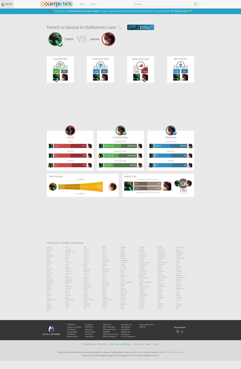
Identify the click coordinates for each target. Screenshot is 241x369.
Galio (86, 260)
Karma (178, 267)
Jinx (103, 267)
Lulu (48, 276)
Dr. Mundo (143, 256)
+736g (144, 72)
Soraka (49, 295)
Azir (103, 252)
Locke (159, 273)
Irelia (67, 265)
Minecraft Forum (109, 329)
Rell (122, 287)
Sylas (104, 295)
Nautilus (160, 280)
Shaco (67, 291)
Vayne (67, 302)
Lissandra (143, 273)
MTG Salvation (109, 327)
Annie (122, 250)
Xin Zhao (87, 306)
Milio (122, 278)
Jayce (67, 267)
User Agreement (88, 344)
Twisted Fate (88, 300)
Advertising (114, 344)
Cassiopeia (161, 254)
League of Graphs (74, 327)
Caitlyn (123, 254)
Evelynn (87, 258)
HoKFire (142, 327)
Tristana (142, 297)
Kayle (159, 269)
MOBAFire (71, 325)
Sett (48, 291)
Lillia (122, 273)
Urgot (178, 300)
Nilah (86, 282)
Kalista (160, 267)
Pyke (141, 284)
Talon (178, 295)
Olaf (159, 282)
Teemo (86, 297)
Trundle (179, 297)
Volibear (105, 304)
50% (96, 72)
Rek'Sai (105, 287)
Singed (141, 291)
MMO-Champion (109, 336)
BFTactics (107, 325)
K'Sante (123, 267)
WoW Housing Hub (110, 334)
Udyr (159, 300)
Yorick (141, 306)
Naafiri (86, 280)
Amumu (49, 250)
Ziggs (122, 308)
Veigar (104, 302)
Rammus (68, 287)
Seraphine (180, 289)
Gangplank (106, 260)
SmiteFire (89, 325)
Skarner (105, 293)
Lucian (178, 273)
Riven (49, 289)
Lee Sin (49, 273)
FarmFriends (90, 332)
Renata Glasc (144, 287)
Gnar (178, 260)
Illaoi (48, 265)
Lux (85, 276)
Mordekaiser (180, 278)
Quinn (178, 284)
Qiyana (160, 284)
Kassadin (87, 269)
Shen (104, 291)
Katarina (123, 269)
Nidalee (50, 282)
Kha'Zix (86, 271)
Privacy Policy (102, 344)
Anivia (86, 250)
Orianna (50, 284)
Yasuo (104, 306)
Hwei (178, 263)
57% (56, 72)
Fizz (66, 260)
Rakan (49, 287)
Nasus (122, 280)
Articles (156, 344)
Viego (49, 304)
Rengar (179, 287)
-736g (136, 72)
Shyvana (123, 291)
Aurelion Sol (69, 252)
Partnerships (138, 344)
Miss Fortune (144, 278)
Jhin (85, 267)
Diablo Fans (126, 332)
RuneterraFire (72, 336)
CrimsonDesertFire (146, 325)
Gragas (49, 263)
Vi (177, 302)
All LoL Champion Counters (172, 352)
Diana (122, 256)
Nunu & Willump (126, 282)
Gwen (104, 263)
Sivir (66, 293)
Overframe (125, 334)
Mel (103, 278)
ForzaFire (89, 334)
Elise (67, 258)
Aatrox (49, 247)
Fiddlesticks (161, 258)
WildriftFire (71, 334)
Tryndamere (51, 300)
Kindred (105, 271)
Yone (122, 306)
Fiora (48, 260)
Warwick (123, 304)
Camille (142, 254)
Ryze (85, 289)
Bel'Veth (142, 252)
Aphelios (160, 250)
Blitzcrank (161, 252)
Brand (49, 254)
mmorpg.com (126, 325)
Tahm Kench (144, 295)
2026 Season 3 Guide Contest (84, 11)
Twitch (122, 300)
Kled (122, 271)
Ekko (48, 258)
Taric (48, 297)
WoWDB (106, 332)
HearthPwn (125, 329)
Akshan (123, 247)
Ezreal (122, 258)
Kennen (68, 271)
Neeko (178, 280)
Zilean (141, 308)
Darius (104, 256)
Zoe (177, 308)
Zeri (103, 308)
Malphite (123, 276)
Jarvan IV (142, 265)
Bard (122, 252)
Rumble (68, 289)
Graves (86, 263)
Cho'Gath (179, 254)
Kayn (48, 271)
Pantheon (87, 284)
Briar (104, 254)
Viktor (67, 304)
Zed (85, 308)
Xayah (49, 306)
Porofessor (71, 329)
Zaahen (49, 308)
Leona (86, 273)
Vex (158, 302)
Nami (104, 280)
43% (64, 72)
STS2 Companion (128, 336)
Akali (104, 247)
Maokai (49, 278)
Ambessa (179, 247)
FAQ (82, 4)
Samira (123, 289)
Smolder (142, 293)
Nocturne (105, 282)
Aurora (86, 252)
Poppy (122, 284)
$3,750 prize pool (179, 11)
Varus (49, 302)
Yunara (160, 306)
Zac (66, 308)
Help (93, 4)
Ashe (178, 250)
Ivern (85, 265)
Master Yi (68, 278)
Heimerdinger (144, 263)
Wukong (160, 304)
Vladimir (87, 304)
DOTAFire (89, 327)
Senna (159, 289)
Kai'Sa (141, 267)
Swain (86, 295)
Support (148, 344)
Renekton (161, 287)
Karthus (49, 269)
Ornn (67, 284)
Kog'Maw (142, 271)
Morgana (50, 280)
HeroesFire (89, 336)
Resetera (88, 329)
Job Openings (126, 344)
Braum (86, 254)
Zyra (48, 310)
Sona (159, 293)
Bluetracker (125, 327)
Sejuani (142, 289)
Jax (177, 265)
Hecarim (123, 263)
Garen (141, 260)
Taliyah (160, 295)
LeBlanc (179, 271)
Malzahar (161, 276)
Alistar (141, 247)
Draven (179, 256)
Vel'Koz (142, 302)
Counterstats (72, 332)
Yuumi (178, 306)
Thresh (123, 297)
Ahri (66, 247)
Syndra (123, 295)
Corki (67, 256)
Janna (104, 265)
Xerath (67, 306)
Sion (177, 291)
